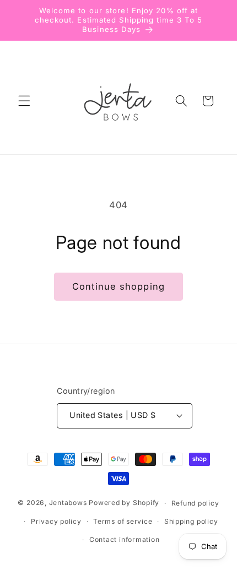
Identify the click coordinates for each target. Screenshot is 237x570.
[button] (24, 101)
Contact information (124, 539)
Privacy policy (56, 521)
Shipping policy (191, 521)
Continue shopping (118, 286)
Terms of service (122, 521)
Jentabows (68, 503)
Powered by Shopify (124, 503)
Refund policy (195, 503)
